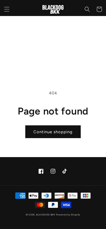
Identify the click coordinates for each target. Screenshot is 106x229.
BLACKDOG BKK (45, 214)
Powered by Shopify (68, 214)
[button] (7, 9)
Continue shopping (53, 131)
